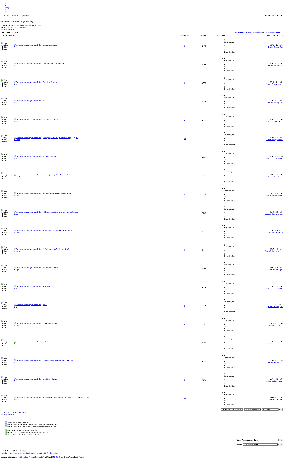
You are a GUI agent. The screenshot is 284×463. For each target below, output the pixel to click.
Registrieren (24, 16)
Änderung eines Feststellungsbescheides (57, 193)
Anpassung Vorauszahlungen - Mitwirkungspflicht (60, 397)
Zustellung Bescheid (50, 82)
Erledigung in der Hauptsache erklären (56, 138)
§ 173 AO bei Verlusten (51, 268)
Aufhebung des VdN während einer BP (57, 249)
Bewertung (221, 35)
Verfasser (11, 35)
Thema (4, 35)
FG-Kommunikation (50, 323)
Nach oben (17, 453)
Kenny (280, 177)
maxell (16, 399)
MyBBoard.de (23, 457)
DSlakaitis (81, 457)
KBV (45, 305)
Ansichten (204, 35)
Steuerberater (5, 22)
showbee (279, 214)
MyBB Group (58, 457)
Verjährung (47, 286)
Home (7, 4)
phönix (280, 158)
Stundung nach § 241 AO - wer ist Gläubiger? (59, 175)
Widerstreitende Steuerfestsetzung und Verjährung (60, 212)
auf (281, 35)
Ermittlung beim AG (50, 379)
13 (19, 28)
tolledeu (17, 140)
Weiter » (23, 28)
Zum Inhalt (26, 453)
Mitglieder (9, 8)
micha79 (17, 177)
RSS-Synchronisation (50, 453)
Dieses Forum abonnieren (273, 32)
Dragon (17, 270)
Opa (15, 47)
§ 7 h (44, 101)
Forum (10, 453)
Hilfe (7, 12)
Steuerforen (15, 22)
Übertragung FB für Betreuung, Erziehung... (58, 360)
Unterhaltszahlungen (50, 45)
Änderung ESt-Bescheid (51, 119)
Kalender (8, 10)
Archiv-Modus (36, 453)
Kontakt (4, 453)
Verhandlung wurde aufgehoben (54, 63)
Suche (7, 6)
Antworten (185, 35)
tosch (16, 121)
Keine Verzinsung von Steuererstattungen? (58, 230)
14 (185, 139)
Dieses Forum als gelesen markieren (248, 32)
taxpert (280, 84)
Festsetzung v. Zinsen (50, 342)
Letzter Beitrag (273, 35)
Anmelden (14, 16)
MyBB (39, 457)
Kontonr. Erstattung (50, 156)
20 (185, 398)
